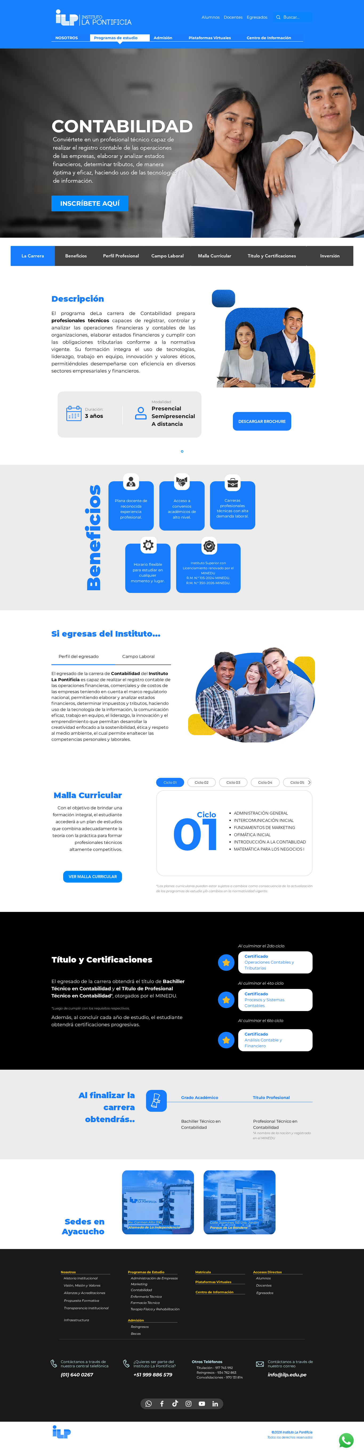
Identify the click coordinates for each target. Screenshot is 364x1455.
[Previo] (29, 143)
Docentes (235, 17)
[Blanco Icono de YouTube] (202, 1404)
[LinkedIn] (215, 1404)
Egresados (257, 17)
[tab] (83, 657)
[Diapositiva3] (182, 224)
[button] (92, 877)
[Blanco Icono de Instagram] (188, 1404)
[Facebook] (162, 1404)
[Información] (182, 451)
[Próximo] (335, 143)
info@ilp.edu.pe (287, 1375)
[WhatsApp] (148, 1404)
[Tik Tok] (175, 1404)
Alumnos (211, 17)
